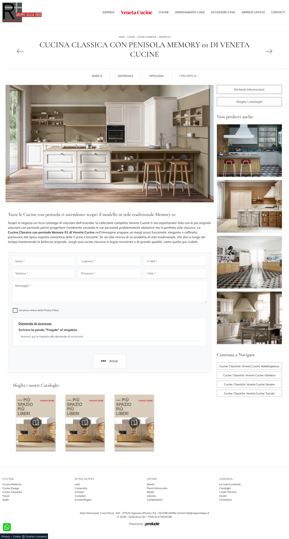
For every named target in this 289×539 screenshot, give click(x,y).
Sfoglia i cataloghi (249, 102)
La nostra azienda (230, 484)
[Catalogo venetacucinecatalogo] (35, 422)
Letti (77, 484)
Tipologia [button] (156, 76)
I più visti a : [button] (188, 76)
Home (122, 37)
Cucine (163, 12)
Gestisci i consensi (36, 536)
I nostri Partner (228, 491)
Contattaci (225, 499)
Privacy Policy (51, 310)
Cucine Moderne (11, 484)
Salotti (151, 484)
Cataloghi (225, 488)
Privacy (5, 536)
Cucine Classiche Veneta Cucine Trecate (249, 393)
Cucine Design (10, 488)
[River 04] (14, 51)
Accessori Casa (223, 12)
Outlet (223, 495)
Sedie (5, 499)
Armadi (79, 491)
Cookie (17, 536)
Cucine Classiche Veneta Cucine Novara (249, 384)
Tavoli (5, 495)
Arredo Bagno (83, 499)
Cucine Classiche (146, 37)
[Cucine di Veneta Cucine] (136, 12)
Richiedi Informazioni (249, 89)
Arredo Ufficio (253, 12)
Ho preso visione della (39, 310)
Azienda (108, 12)
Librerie (151, 495)
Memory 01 (165, 37)
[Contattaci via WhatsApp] (7, 527)
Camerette (81, 488)
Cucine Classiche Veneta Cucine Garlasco (249, 375)
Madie (150, 491)
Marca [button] (97, 76)
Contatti (278, 12)
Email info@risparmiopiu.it (193, 513)
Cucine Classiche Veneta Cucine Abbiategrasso (249, 366)
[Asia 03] (274, 51)
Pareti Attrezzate (157, 488)
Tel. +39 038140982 (165, 513)
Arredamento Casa (190, 12)
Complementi (154, 499)
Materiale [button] (125, 76)
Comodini (80, 495)
